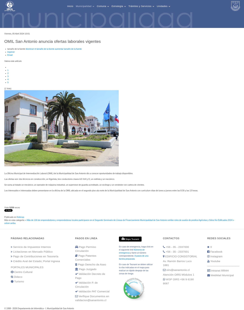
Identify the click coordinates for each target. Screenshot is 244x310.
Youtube (215, 261)
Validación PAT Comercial (94, 291)
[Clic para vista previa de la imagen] (61, 128)
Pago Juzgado (87, 269)
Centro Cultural (23, 272)
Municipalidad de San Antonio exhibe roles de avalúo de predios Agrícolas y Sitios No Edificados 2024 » (187, 220)
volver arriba (10, 223)
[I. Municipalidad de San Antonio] (9, 5)
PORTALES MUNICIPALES (27, 267)
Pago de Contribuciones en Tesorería (35, 256)
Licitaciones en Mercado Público (33, 251)
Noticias (20, 217)
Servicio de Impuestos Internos (32, 246)
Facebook (216, 251)
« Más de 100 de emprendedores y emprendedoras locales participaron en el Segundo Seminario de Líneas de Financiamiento (82, 220)
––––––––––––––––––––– (223, 265)
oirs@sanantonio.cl (178, 269)
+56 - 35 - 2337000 (177, 246)
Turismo (19, 281)
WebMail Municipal (222, 275)
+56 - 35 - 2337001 (177, 251)
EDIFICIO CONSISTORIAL (181, 256)
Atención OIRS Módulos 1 (178, 274)
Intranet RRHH (220, 270)
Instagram (216, 256)
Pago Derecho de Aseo (92, 264)
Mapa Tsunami (132, 239)
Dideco (18, 276)
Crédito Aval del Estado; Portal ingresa (36, 261)
